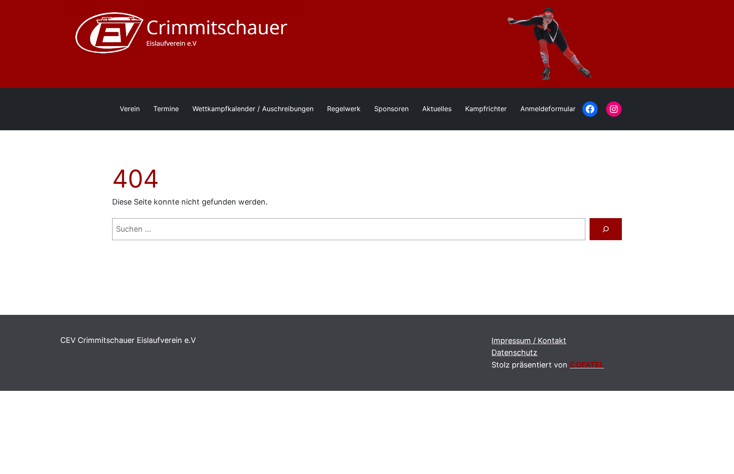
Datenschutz (514, 352)
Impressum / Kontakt (528, 340)
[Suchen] (606, 229)
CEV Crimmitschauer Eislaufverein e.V (128, 340)
